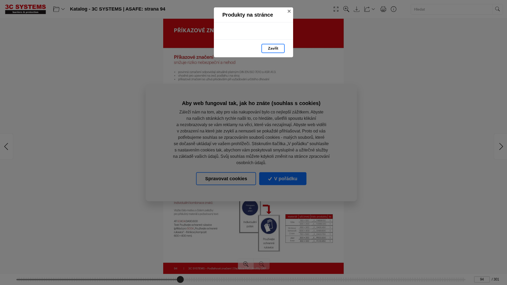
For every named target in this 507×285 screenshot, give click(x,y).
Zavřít (273, 48)
